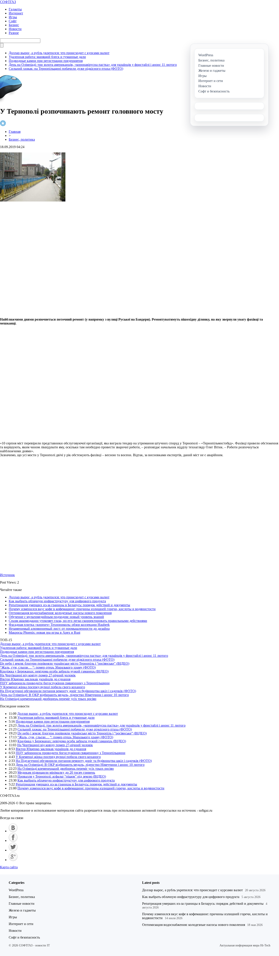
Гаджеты (15, 9)
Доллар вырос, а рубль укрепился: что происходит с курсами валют (59, 53)
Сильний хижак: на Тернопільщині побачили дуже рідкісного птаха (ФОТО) (66, 68)
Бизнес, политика (22, 139)
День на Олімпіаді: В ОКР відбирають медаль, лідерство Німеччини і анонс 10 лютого (64, 695)
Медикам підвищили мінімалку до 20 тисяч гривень (56, 772)
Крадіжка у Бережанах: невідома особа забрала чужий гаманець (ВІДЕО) (54, 671)
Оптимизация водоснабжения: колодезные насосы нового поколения (60, 613)
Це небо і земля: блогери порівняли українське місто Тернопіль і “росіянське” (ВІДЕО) (64, 663)
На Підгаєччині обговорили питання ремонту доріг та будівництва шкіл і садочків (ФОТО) (68, 691)
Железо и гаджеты (22, 910)
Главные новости (21, 903)
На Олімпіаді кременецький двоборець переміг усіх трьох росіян (48, 699)
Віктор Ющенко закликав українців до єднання (35, 679)
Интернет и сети (21, 924)
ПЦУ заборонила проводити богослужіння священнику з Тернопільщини (55, 683)
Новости (15, 29)
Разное (14, 33)
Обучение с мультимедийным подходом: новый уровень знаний (56, 617)
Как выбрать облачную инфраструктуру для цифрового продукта (57, 601)
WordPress (16, 890)
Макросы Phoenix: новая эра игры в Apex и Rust (44, 632)
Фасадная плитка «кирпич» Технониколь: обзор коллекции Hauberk (59, 625)
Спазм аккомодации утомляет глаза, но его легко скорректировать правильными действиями (78, 621)
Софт (13, 21)
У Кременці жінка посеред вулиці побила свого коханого (42, 687)
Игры (13, 17)
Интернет (16, 13)
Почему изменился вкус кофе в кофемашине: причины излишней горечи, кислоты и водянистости (82, 609)
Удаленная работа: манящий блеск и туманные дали (47, 57)
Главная (14, 131)
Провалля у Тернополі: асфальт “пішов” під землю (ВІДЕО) (61, 776)
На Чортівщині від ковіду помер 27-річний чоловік (38, 675)
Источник (7, 575)
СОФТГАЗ (8, 2)
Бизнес (14, 25)
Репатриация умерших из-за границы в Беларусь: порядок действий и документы (69, 605)
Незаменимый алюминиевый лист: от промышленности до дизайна (59, 628)
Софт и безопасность (24, 937)
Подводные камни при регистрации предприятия (46, 61)
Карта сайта (9, 867)
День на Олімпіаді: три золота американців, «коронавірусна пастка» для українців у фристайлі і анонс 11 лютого (93, 65)
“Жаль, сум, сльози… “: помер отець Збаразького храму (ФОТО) (48, 667)
